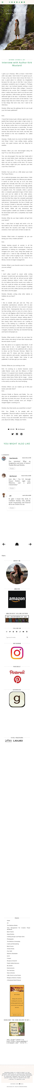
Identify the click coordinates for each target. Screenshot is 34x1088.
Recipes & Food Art (12, 960)
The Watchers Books (12, 925)
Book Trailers (10, 931)
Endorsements (10, 968)
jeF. (10, 496)
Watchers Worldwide (12, 953)
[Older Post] (30, 544)
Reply (12, 468)
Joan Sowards (14, 458)
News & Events (11, 973)
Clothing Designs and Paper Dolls (15, 936)
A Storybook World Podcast (14, 980)
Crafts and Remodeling (13, 944)
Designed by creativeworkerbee (17, 1086)
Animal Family (10, 948)
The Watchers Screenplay (13, 941)
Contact (9, 958)
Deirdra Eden (17, 10)
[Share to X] (12, 434)
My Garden (10, 965)
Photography (10, 939)
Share (3, 555)
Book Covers (10, 946)
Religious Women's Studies (14, 977)
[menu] (2, 2)
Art (7, 923)
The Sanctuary (10, 970)
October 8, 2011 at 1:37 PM (26, 457)
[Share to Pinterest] (21, 434)
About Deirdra (10, 934)
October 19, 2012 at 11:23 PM (26, 475)
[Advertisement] (17, 723)
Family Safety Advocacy (13, 963)
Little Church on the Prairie (14, 975)
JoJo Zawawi (13, 476)
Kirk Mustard (21, 429)
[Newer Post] (4, 544)
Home (8, 920)
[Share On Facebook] (17, 434)
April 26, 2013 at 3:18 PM (26, 495)
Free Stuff (9, 951)
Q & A (8, 956)
